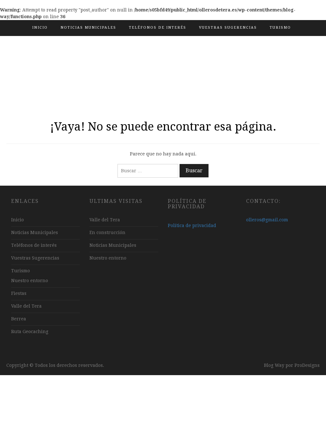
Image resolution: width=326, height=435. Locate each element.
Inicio (40, 27)
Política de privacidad (192, 225)
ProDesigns (307, 365)
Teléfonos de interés (157, 27)
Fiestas (18, 293)
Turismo (280, 27)
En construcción (107, 232)
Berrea (18, 318)
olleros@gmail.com (267, 219)
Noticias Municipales (88, 27)
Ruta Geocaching (29, 331)
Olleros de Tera (163, 68)
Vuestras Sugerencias (228, 27)
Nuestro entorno (29, 280)
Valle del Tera (26, 306)
